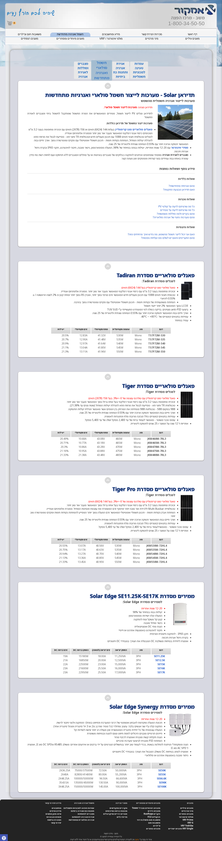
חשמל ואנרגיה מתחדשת (70, 34)
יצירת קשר (56, 822)
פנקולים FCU (154, 816)
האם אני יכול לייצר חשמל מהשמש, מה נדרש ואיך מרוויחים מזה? (161, 234)
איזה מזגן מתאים (53, 813)
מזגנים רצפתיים (29, 38)
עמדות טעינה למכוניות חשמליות (79, 807)
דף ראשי (192, 34)
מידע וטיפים (55, 810)
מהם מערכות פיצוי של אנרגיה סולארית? (174, 217)
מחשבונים (56, 807)
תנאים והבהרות (53, 816)
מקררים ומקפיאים (118, 807)
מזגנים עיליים (192, 38)
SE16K (161, 668)
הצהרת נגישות (54, 819)
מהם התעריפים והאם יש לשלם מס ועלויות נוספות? (168, 238)
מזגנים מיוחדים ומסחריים (70, 38)
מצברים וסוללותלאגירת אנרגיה (83, 70)
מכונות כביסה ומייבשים (116, 810)
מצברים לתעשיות (86, 813)
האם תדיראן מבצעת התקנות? (179, 189)
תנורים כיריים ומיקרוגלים (115, 813)
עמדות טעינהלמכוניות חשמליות (139, 70)
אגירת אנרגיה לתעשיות (83, 816)
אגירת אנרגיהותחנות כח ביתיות (120, 70)
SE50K (162, 770)
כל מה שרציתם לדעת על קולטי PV (176, 206)
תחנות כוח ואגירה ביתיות (82, 810)
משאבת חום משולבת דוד (148, 819)
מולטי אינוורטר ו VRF (111, 38)
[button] (4, 838)
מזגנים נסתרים (186, 813)
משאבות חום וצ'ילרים (29, 34)
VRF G (190, 822)
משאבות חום (154, 822)
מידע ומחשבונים (111, 34)
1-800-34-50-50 (186, 23)
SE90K (162, 782)
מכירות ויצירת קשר (152, 34)
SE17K (161, 672)
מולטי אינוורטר (186, 816)
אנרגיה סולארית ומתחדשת (81, 819)
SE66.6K (161, 778)
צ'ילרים (156, 825)
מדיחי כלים (122, 816)
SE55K (162, 774)
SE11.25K (159, 656)
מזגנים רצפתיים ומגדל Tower (146, 807)
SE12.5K (160, 660)
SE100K (161, 786)
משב (137, 839)
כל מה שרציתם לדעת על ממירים (177, 210)
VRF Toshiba (187, 825)
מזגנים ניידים (154, 810)
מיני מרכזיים (151, 38)
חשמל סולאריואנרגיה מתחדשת (101, 70)
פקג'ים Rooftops (152, 813)
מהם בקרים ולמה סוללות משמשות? (176, 213)
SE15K (161, 664)
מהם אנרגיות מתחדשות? (182, 186)
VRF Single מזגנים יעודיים (180, 828)
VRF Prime (188, 819)
